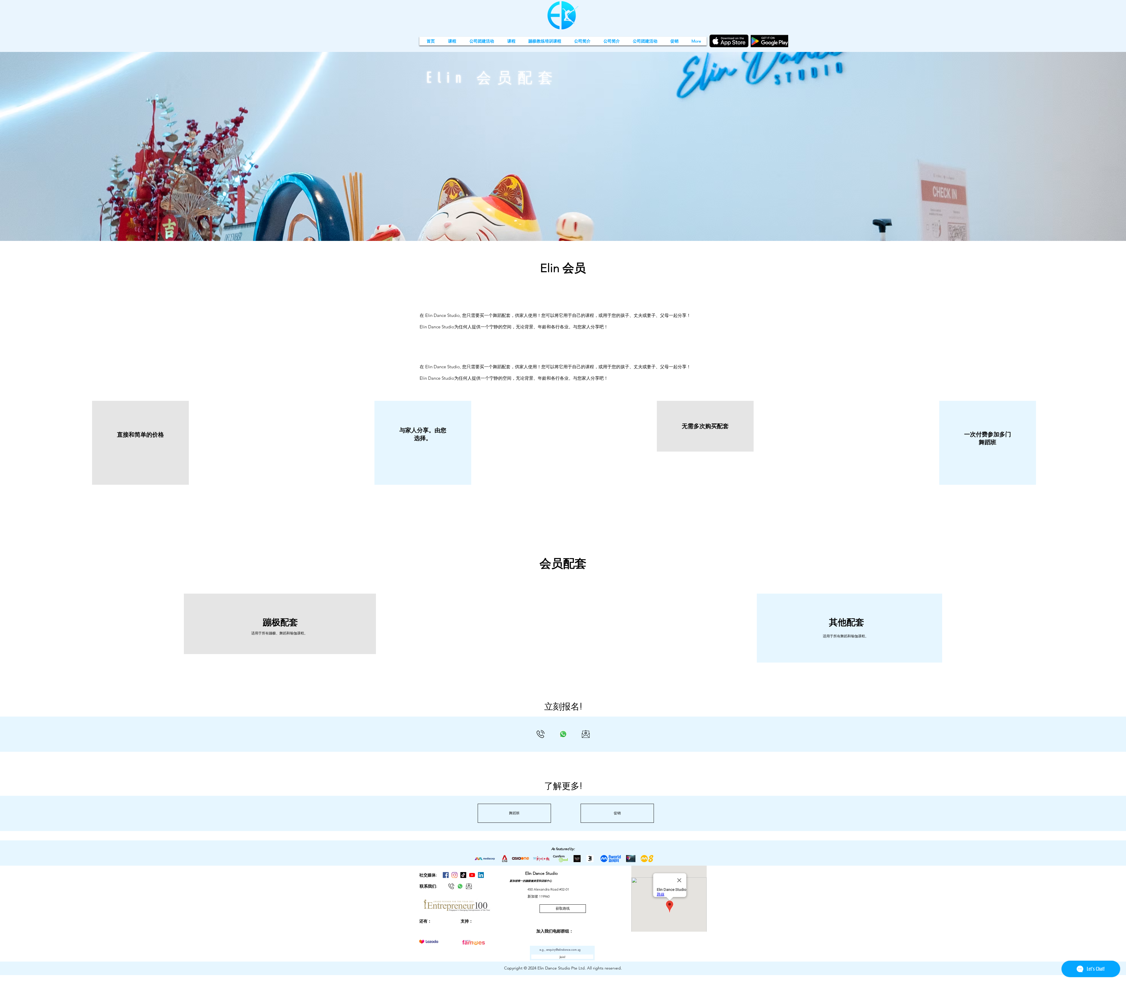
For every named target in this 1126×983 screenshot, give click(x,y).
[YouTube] (472, 875)
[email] (586, 734)
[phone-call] (541, 734)
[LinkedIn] (481, 875)
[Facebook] (446, 875)
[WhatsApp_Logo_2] (563, 734)
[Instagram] (454, 875)
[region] (140, 443)
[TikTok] (463, 875)
